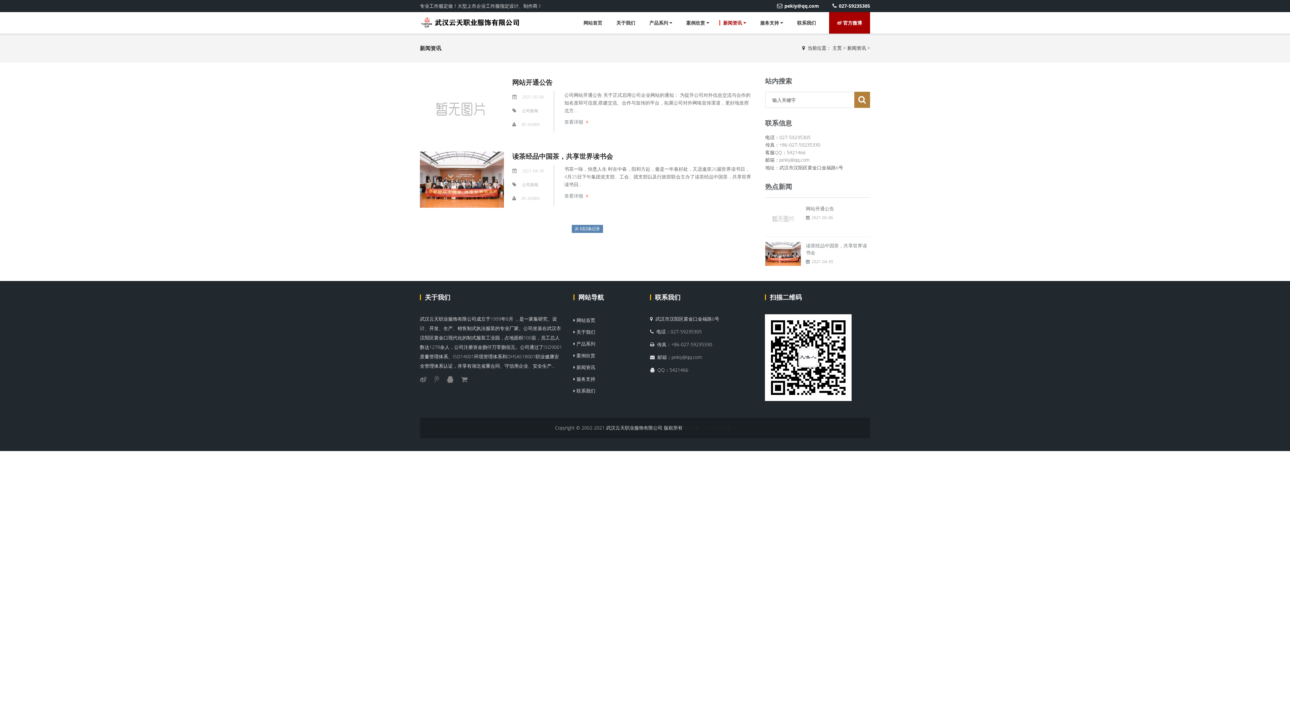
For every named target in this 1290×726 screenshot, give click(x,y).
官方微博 (852, 22)
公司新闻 (530, 111)
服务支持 (770, 22)
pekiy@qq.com (801, 6)
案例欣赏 (696, 22)
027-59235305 (854, 6)
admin (533, 124)
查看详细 (573, 122)
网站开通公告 (532, 82)
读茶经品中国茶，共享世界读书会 (562, 156)
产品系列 (659, 22)
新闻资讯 (733, 22)
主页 (837, 48)
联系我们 (806, 22)
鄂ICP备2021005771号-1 (709, 428)
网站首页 (593, 22)
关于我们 (625, 22)
